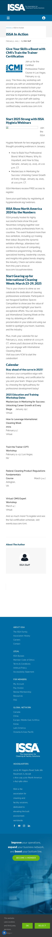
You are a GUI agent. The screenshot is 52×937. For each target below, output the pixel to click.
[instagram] (24, 826)
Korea (16, 724)
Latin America (19, 728)
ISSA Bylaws (18, 656)
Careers (16, 640)
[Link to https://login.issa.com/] (43, 18)
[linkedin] (29, 826)
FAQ (15, 700)
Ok (27, 926)
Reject (42, 926)
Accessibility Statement (23, 672)
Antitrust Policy (20, 668)
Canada (16, 712)
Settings (7, 933)
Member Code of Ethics (23, 660)
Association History (21, 636)
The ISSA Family (20, 632)
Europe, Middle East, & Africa (26, 720)
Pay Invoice (18, 688)
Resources (18, 696)
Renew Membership (22, 692)
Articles (9, 28)
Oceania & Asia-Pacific (23, 732)
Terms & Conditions (21, 664)
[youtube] (19, 826)
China (15, 716)
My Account (18, 684)
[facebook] (14, 826)
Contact (16, 644)
